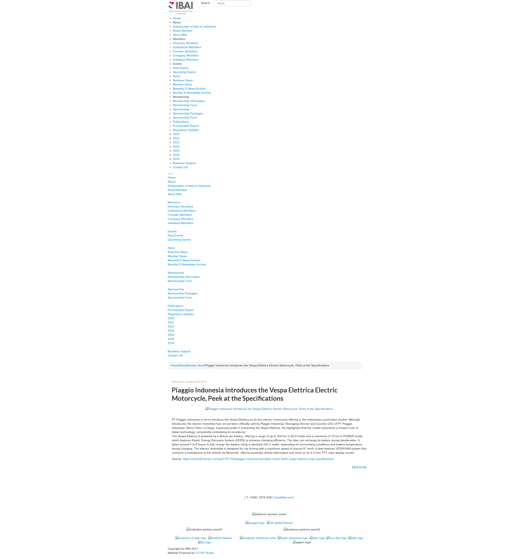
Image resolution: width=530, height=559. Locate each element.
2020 (171, 318)
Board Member (177, 190)
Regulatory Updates (181, 314)
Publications (175, 305)
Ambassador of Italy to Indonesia (189, 185)
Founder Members (180, 214)
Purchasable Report (181, 310)
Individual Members (180, 223)
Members (174, 202)
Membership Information (184, 276)
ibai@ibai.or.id (284, 497)
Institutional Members (182, 210)
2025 (171, 339)
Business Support (179, 351)
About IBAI (175, 194)
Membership (176, 272)
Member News (177, 256)
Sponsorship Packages (183, 293)
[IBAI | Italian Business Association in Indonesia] (181, 8)
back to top (359, 466)
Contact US (175, 355)
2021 (171, 322)
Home (172, 177)
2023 (171, 330)
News (171, 248)
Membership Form (180, 281)
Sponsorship (176, 289)
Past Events (175, 235)
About (171, 181)
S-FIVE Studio (204, 552)
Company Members (181, 219)
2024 (171, 334)
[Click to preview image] (269, 408)
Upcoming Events (179, 239)
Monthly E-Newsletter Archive (187, 264)
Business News (178, 252)
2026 (171, 343)
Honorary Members (180, 206)
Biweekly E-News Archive (184, 260)
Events (172, 231)
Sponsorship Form (180, 297)
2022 (171, 326)
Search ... (207, 3)
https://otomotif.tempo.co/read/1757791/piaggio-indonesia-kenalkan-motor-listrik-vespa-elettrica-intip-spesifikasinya (258, 459)
